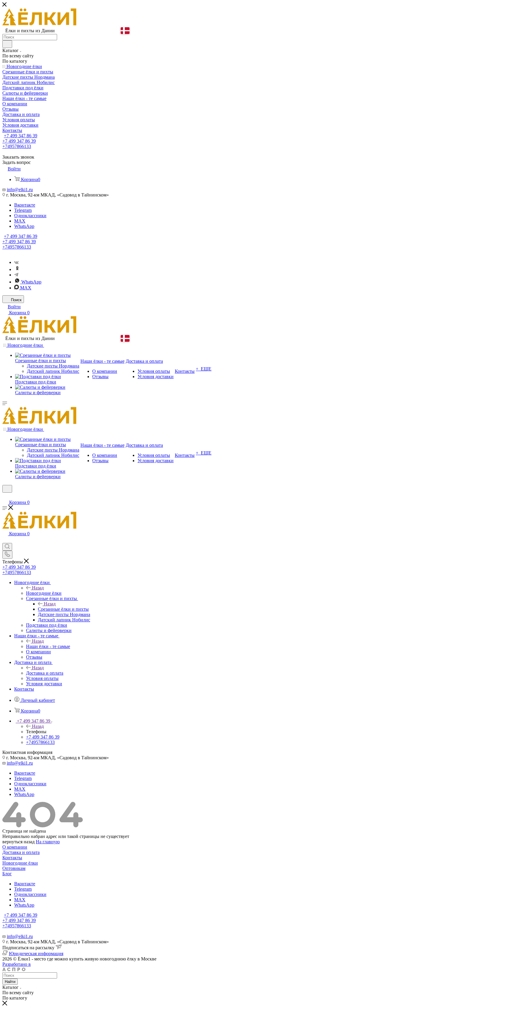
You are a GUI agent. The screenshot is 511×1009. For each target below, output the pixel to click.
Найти (10, 981)
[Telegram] (16, 274)
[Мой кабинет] (5, 496)
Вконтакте (24, 204)
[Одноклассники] (17, 269)
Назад (38, 587)
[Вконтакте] (16, 262)
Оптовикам (13, 868)
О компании (14, 847)
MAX (19, 220)
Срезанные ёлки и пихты (63, 609)
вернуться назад (18, 841)
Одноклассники (30, 215)
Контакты (12, 857)
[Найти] (7, 44)
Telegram (23, 210)
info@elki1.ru (20, 189)
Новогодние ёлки (44, 593)
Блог (7, 873)
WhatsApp (24, 226)
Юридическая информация (36, 953)
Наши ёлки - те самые (48, 646)
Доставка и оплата (44, 673)
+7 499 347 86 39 (20, 135)
